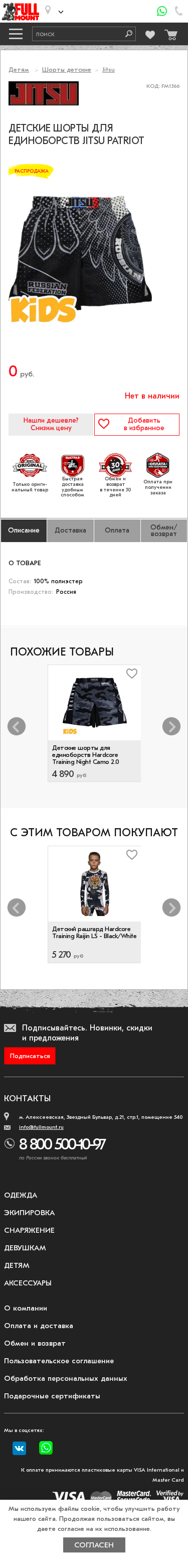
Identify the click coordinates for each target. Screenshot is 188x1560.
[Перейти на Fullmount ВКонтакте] (19, 1448)
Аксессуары (28, 1282)
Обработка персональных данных (65, 1378)
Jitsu (108, 69)
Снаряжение (29, 1230)
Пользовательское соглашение (59, 1360)
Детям (19, 69)
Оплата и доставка (38, 1325)
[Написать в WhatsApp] (162, 11)
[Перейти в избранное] (150, 33)
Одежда (20, 1195)
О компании (25, 1308)
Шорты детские (66, 69)
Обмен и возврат (35, 1343)
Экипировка (29, 1212)
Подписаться (30, 1056)
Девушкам (25, 1247)
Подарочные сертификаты (52, 1395)
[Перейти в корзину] (169, 32)
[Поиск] (125, 34)
